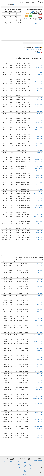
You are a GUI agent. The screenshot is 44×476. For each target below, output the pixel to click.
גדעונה (39, 318)
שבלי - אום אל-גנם (37, 398)
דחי (40, 275)
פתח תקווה (38, 159)
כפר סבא (39, 143)
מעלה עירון (38, 322)
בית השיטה (38, 371)
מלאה (39, 295)
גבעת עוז (39, 314)
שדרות (39, 223)
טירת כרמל (38, 124)
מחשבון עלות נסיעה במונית (30, 4)
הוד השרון (39, 148)
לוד (40, 182)
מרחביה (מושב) (38, 267)
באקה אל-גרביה (38, 95)
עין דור (39, 382)
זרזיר (39, 392)
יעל (40, 284)
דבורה (39, 302)
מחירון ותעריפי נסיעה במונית (9, 461)
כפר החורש (38, 361)
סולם (39, 272)
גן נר (39, 309)
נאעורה (39, 352)
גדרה (39, 203)
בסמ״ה (39, 389)
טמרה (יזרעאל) (38, 334)
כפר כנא (39, 72)
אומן (39, 283)
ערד (40, 234)
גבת (40, 339)
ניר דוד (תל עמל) (37, 426)
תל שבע (39, 230)
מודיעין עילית (38, 193)
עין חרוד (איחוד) (37, 336)
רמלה (39, 187)
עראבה (39, 113)
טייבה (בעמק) (38, 403)
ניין (40, 288)
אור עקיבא (38, 116)
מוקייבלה (39, 330)
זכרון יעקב (39, 109)
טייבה (39, 131)
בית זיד (39, 430)
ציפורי (39, 401)
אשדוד (39, 212)
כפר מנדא (39, 85)
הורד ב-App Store (36, 49)
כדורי (39, 375)
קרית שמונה (38, 161)
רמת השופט (38, 412)
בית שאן (39, 77)
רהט (40, 225)
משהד (39, 368)
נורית (39, 313)
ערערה (39, 79)
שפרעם (39, 86)
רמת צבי (39, 366)
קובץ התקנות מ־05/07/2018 (29, 22)
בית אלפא (39, 394)
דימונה (39, 235)
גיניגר (39, 286)
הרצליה (39, 155)
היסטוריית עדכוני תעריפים (39, 463)
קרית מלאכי (38, 207)
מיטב (39, 297)
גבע (40, 316)
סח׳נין (39, 111)
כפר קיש (39, 380)
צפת (39, 138)
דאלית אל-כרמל (38, 92)
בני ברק (39, 170)
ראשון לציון (38, 184)
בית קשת (39, 407)
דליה (39, 428)
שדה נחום (39, 416)
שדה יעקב (39, 435)
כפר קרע (39, 83)
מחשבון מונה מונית (30, 21)
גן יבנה (39, 210)
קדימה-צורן (38, 134)
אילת (39, 239)
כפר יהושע (38, 417)
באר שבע (39, 228)
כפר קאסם (38, 147)
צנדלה (39, 304)
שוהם (39, 166)
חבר (40, 307)
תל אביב (39, 177)
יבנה (39, 200)
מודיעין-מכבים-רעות (37, 195)
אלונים (39, 424)
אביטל (39, 279)
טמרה (39, 101)
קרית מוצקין (38, 104)
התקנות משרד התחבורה (18, 4)
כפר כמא (39, 396)
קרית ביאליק (38, 106)
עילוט (39, 348)
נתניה (39, 136)
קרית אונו (39, 163)
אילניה (39, 421)
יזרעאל (39, 290)
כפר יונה (39, 127)
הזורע (39, 400)
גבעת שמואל (38, 164)
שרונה (39, 423)
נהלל (39, 359)
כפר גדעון (39, 265)
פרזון (39, 291)
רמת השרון (38, 157)
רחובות (39, 196)
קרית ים (39, 118)
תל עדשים (38, 274)
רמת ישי (39, 391)
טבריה (39, 93)
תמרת (39, 377)
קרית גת (39, 221)
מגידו (39, 329)
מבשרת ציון (38, 209)
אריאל (39, 179)
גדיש (39, 293)
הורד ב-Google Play (28, 49)
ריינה (39, 69)
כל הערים (18, 467)
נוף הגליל (39, 67)
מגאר (39, 99)
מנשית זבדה (38, 369)
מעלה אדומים (38, 216)
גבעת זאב (39, 202)
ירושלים (39, 214)
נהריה (39, 132)
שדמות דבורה (38, 373)
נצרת (39, 63)
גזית (40, 414)
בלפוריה (39, 263)
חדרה (39, 108)
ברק (40, 327)
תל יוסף (39, 345)
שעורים (39, 364)
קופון (36, 47)
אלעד (39, 152)
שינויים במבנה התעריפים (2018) (8, 464)
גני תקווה (39, 154)
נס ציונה (39, 191)
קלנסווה (39, 125)
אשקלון (39, 219)
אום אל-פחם (38, 74)
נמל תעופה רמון (38, 237)
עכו (40, 120)
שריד (39, 325)
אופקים (39, 232)
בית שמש (39, 205)
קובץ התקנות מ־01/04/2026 (32, 23)
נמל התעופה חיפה (37, 102)
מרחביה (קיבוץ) (38, 268)
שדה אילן (39, 439)
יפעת (39, 337)
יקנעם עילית (38, 81)
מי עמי (39, 437)
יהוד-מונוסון (38, 168)
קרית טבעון (38, 76)
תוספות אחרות (39, 19)
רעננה (39, 150)
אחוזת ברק (38, 298)
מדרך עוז (39, 346)
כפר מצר (39, 387)
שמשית (39, 433)
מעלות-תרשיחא (38, 141)
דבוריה (39, 357)
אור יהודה (39, 175)
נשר (40, 97)
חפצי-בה (39, 384)
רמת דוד (39, 332)
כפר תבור (39, 353)
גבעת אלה (38, 410)
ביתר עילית (38, 218)
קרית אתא (38, 88)
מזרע (39, 270)
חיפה (39, 115)
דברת (39, 281)
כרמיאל (39, 122)
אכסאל (39, 300)
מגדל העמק (38, 70)
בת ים (39, 189)
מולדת (39, 385)
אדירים (39, 306)
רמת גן (39, 171)
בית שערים (38, 378)
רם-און (39, 323)
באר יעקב (39, 198)
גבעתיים (39, 173)
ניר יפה (39, 277)
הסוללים (39, 408)
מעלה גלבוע (38, 419)
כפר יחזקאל (38, 320)
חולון (39, 180)
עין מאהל (39, 362)
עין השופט (38, 405)
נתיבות (39, 226)
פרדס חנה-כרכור (37, 90)
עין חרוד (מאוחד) (37, 341)
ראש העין (39, 145)
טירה (39, 140)
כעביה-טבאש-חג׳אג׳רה (36, 431)
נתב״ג (39, 186)
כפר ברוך (39, 343)
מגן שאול (39, 311)
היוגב (39, 350)
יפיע (40, 65)
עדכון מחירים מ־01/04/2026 (9, 463)
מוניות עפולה (38, 52)
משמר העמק (38, 355)
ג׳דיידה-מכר (38, 129)
